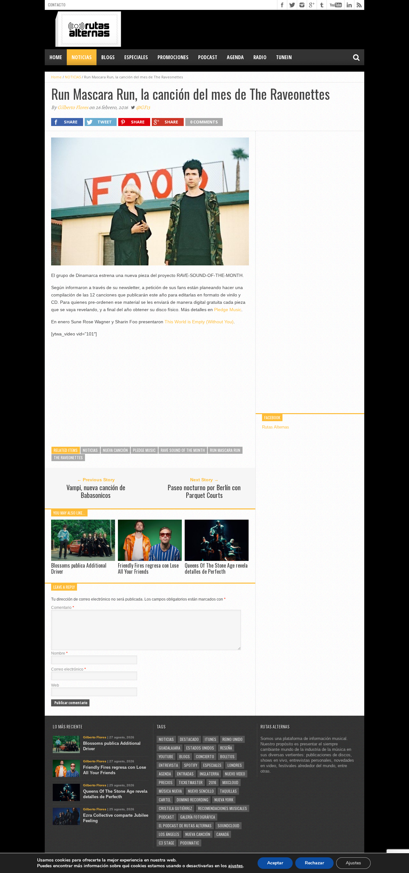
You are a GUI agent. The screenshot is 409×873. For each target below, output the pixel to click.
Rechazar (314, 863)
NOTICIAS (82, 57)
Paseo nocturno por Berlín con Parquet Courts (204, 491)
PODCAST (207, 57)
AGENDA (235, 57)
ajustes (235, 866)
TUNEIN (284, 57)
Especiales (212, 765)
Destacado (189, 739)
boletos (227, 756)
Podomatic (189, 842)
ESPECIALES (136, 57)
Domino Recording (192, 799)
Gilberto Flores (73, 107)
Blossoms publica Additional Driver (78, 568)
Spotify (190, 765)
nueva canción (115, 450)
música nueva (170, 791)
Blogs (184, 756)
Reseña (226, 748)
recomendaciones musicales (222, 808)
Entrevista (168, 765)
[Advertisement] (248, 29)
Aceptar (275, 863)
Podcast (166, 817)
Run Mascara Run (225, 450)
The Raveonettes (68, 457)
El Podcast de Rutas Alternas (185, 825)
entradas (185, 773)
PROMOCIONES (173, 57)
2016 (212, 782)
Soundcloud (228, 825)
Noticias (90, 450)
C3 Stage (166, 842)
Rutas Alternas (275, 427)
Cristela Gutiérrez (175, 808)
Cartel (165, 799)
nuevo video (235, 773)
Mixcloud (230, 782)
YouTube (166, 756)
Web (55, 685)
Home (56, 57)
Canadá (222, 834)
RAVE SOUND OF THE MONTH (183, 450)
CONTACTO (57, 4)
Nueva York (223, 799)
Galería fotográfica (197, 817)
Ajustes (353, 863)
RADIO (259, 57)
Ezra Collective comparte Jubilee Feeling (115, 818)
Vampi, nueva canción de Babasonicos (95, 491)
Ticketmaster (191, 782)
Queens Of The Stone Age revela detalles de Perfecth (216, 568)
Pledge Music (227, 309)
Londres (235, 765)
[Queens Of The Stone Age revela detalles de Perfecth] (217, 559)
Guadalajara (169, 748)
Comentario (62, 607)
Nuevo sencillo (201, 791)
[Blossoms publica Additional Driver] (83, 559)
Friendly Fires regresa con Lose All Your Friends (148, 568)
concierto (205, 756)
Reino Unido (232, 739)
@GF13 (143, 107)
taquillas (228, 791)
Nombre (59, 653)
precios (166, 782)
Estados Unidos (200, 748)
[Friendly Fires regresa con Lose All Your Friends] (150, 559)
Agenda (165, 773)
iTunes (210, 739)
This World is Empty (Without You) (199, 321)
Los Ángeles (169, 834)
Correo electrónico (68, 669)
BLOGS (108, 57)
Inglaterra (209, 773)
